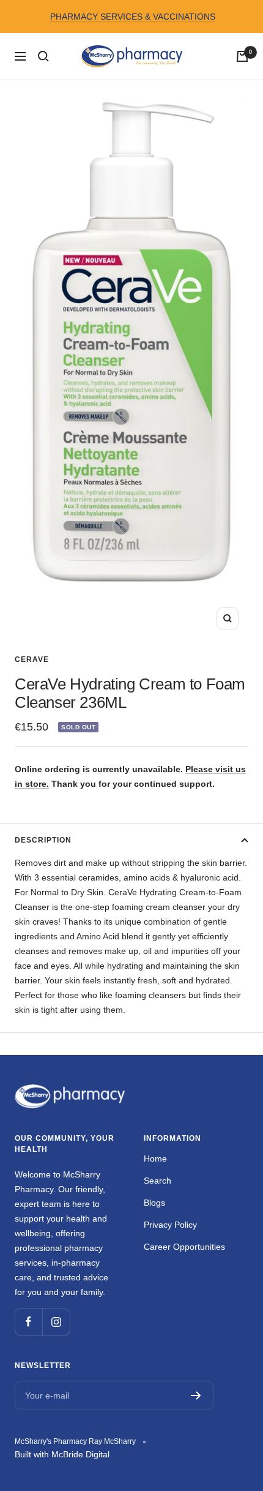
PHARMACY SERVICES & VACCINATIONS (132, 16)
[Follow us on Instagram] (56, 1321)
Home (155, 1158)
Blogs (154, 1202)
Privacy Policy (170, 1225)
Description (43, 840)
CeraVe (32, 659)
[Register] (196, 1395)
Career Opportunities (184, 1247)
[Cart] (242, 56)
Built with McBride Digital (62, 1454)
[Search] (43, 56)
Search (157, 1180)
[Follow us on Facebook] (28, 1321)
